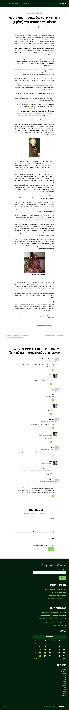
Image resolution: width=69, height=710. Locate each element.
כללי (37, 12)
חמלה (65, 679)
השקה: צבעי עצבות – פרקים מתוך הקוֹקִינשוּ (55, 589)
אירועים (16, 3)
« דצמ (64, 659)
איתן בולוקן (62, 3)
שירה (65, 689)
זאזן (65, 677)
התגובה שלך (51, 518)
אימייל (32, 531)
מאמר (31, 108)
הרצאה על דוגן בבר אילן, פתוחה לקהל (57, 599)
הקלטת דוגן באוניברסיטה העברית (58, 602)
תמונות (64, 691)
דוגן (41, 12)
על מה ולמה (22, 3)
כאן (53, 54)
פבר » (35, 659)
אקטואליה (63, 671)
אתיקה (50, 325)
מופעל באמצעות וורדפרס (49, 706)
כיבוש (64, 681)
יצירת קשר (10, 3)
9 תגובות (24, 27)
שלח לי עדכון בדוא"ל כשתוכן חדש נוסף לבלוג (43, 545)
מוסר (28, 12)
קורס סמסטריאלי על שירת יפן (59, 592)
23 (45, 653)
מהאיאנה (33, 12)
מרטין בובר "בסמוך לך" (57, 625)
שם (53, 531)
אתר (53, 538)
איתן (42, 27)
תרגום (64, 694)
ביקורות (64, 673)
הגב (53, 369)
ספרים (27, 3)
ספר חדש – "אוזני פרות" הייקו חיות (57, 595)
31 (40, 656)
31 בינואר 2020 (33, 27)
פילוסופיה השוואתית (41, 325)
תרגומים (64, 696)
